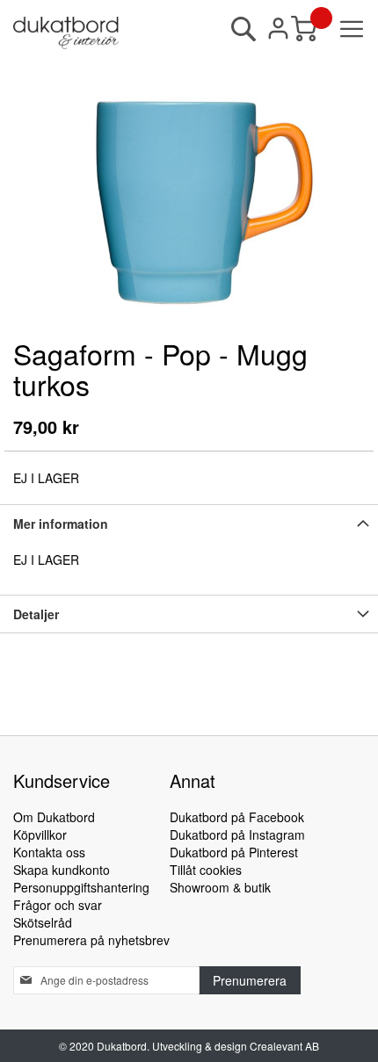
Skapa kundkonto (61, 869)
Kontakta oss (49, 852)
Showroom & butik (220, 887)
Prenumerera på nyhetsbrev (91, 940)
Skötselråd (42, 922)
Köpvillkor (40, 834)
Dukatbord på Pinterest (234, 852)
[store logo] (66, 33)
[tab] (189, 523)
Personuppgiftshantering (81, 887)
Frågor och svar (57, 905)
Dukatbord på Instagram (237, 834)
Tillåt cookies (206, 869)
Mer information (60, 523)
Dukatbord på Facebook (237, 817)
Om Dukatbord (54, 817)
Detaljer (36, 614)
